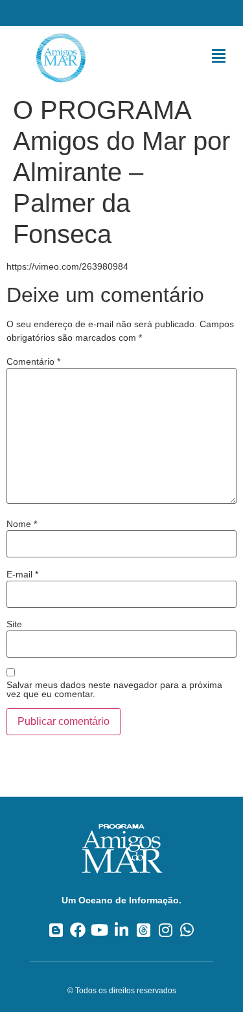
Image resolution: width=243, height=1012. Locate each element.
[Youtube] (99, 929)
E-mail (22, 574)
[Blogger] (56, 929)
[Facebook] (78, 929)
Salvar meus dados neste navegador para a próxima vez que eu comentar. (114, 689)
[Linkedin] (121, 929)
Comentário (33, 361)
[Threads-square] (143, 929)
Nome (21, 523)
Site (14, 624)
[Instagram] (165, 929)
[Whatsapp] (187, 929)
